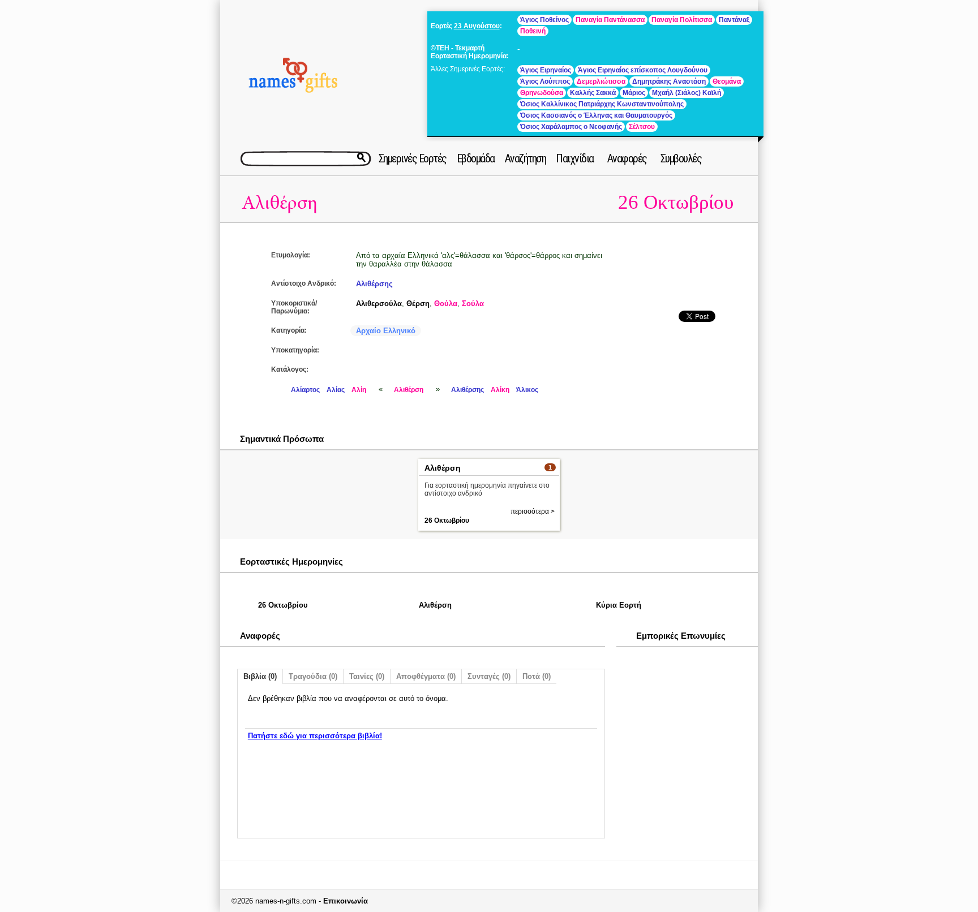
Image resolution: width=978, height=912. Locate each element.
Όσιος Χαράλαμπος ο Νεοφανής (571, 127)
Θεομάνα (727, 81)
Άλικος (527, 390)
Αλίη (358, 390)
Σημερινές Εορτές (413, 158)
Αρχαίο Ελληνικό (385, 330)
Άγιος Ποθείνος (544, 20)
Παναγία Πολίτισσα (681, 20)
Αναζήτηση (525, 158)
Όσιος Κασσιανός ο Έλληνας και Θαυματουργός (596, 115)
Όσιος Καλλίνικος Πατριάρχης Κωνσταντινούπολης (602, 104)
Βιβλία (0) (260, 676)
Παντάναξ (734, 20)
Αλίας (336, 390)
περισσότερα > (533, 511)
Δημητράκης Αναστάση (669, 81)
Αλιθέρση (280, 203)
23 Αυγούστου (477, 26)
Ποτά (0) (536, 676)
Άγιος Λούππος (545, 81)
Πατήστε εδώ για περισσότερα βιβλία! (315, 736)
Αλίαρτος (305, 390)
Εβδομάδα (476, 158)
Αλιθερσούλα (379, 303)
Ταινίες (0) (366, 676)
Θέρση (418, 303)
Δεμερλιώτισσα (601, 81)
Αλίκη (500, 390)
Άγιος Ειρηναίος (545, 70)
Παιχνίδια (575, 158)
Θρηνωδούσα (541, 93)
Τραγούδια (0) (313, 676)
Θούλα (445, 303)
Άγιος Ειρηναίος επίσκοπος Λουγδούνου (642, 70)
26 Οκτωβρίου (676, 202)
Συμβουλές (681, 158)
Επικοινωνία (345, 901)
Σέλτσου (642, 127)
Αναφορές (627, 158)
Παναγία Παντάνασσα (610, 20)
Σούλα (473, 303)
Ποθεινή (533, 31)
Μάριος (634, 93)
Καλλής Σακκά (593, 93)
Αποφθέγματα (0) (426, 676)
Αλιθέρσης (374, 283)
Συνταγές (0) (489, 676)
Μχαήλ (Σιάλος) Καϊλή (686, 93)
